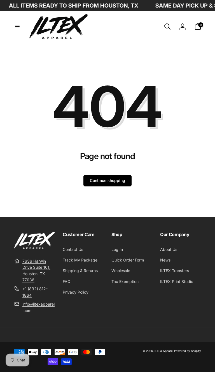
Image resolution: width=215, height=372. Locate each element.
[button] (17, 26)
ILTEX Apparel (164, 350)
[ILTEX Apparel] (34, 247)
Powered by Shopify (187, 350)
